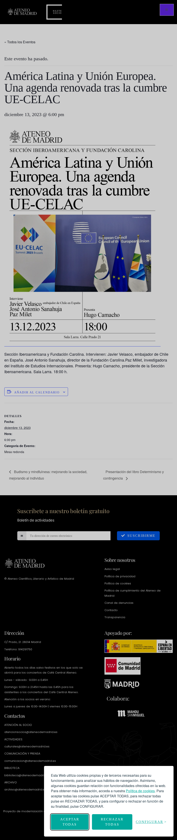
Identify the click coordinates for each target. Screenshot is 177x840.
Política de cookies (140, 790)
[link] (140, 790)
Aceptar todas (69, 821)
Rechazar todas (112, 821)
